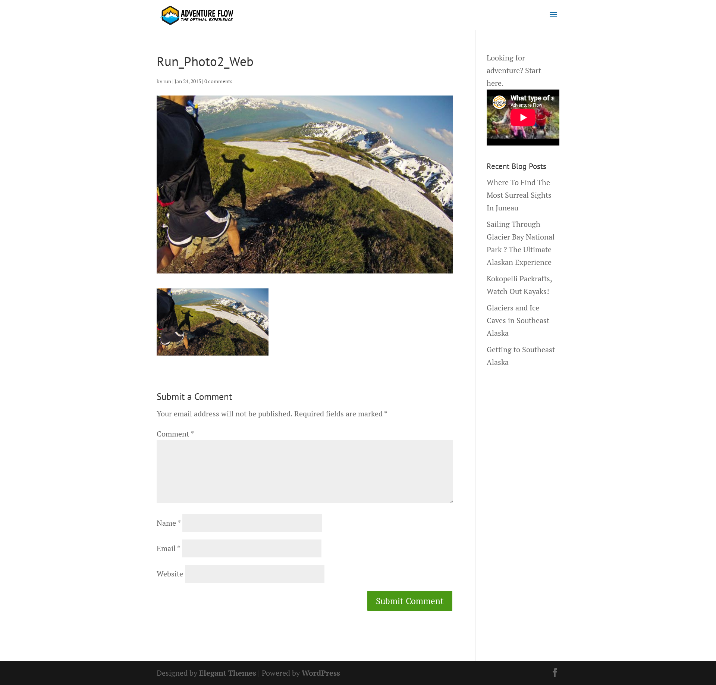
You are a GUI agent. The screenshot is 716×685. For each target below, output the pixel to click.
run (167, 81)
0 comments (218, 81)
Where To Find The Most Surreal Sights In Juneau (519, 195)
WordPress (321, 673)
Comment (175, 434)
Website (170, 574)
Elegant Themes (227, 673)
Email (168, 548)
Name (168, 523)
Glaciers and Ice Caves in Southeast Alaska (518, 320)
